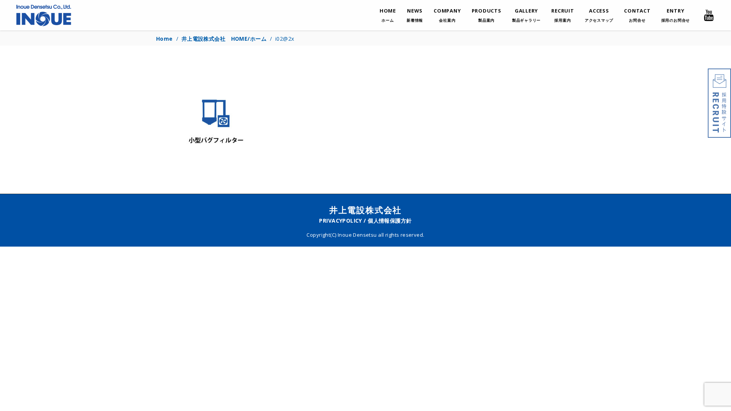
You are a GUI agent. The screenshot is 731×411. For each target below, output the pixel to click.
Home (164, 38)
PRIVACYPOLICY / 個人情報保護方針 (365, 220)
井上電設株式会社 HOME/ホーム (224, 38)
